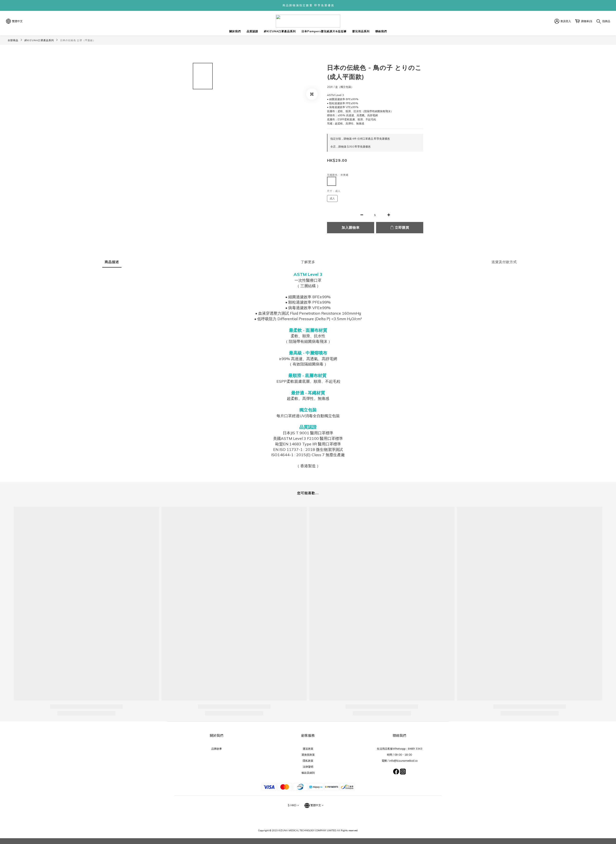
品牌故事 (216, 748)
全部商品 (13, 40)
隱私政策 (308, 760)
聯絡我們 (381, 31)
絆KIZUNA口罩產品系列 (280, 31)
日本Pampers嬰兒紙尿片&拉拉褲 (324, 31)
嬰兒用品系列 (361, 31)
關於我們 (235, 31)
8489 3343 (415, 748)
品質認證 (252, 31)
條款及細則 (308, 772)
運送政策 (308, 748)
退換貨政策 (308, 754)
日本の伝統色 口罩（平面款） (78, 40)
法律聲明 (308, 766)
